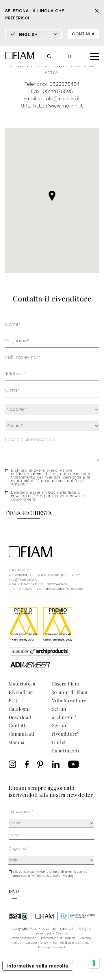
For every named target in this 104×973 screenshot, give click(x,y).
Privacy (68, 876)
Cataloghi (19, 709)
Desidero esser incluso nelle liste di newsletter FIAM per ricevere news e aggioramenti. (47, 496)
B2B (13, 700)
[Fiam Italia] (19, 56)
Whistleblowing (24, 938)
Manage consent (52, 947)
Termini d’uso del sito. (71, 943)
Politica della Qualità (58, 938)
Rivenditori (21, 692)
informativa (30, 474)
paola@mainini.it (60, 98)
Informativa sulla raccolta (37, 966)
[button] (52, 195)
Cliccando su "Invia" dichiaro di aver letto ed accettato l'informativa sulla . (50, 874)
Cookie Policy (37, 943)
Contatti (18, 725)
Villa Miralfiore (69, 700)
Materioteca (22, 684)
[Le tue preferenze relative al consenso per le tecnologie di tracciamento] (93, 962)
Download (20, 717)
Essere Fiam (65, 684)
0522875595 (58, 91)
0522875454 (64, 84)
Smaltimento (66, 751)
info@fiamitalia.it (23, 579)
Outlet (59, 742)
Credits (62, 933)
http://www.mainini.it (58, 106)
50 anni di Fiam (70, 692)
